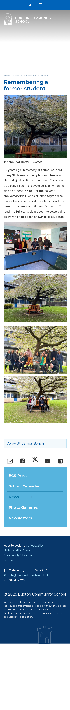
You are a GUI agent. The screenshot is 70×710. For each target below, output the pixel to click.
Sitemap (9, 560)
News (44, 75)
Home (7, 75)
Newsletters (20, 518)
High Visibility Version (17, 550)
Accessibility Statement (19, 555)
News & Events (25, 75)
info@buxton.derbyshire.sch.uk (29, 575)
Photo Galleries (23, 507)
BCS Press (18, 475)
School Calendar (24, 486)
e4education (36, 545)
